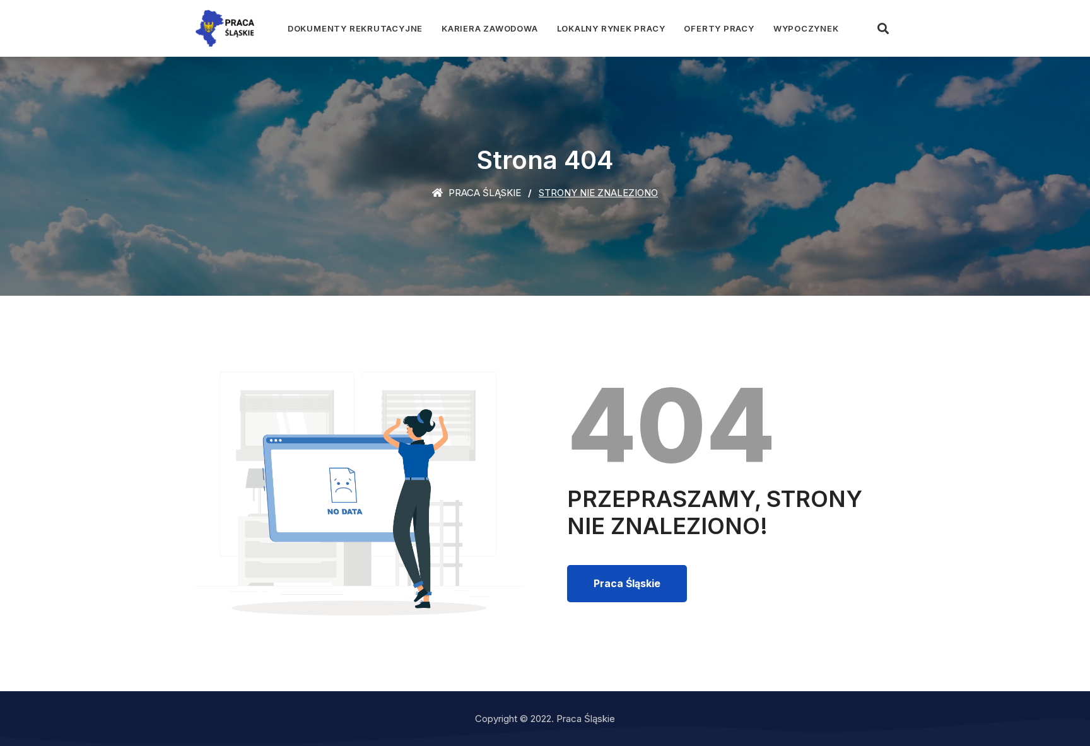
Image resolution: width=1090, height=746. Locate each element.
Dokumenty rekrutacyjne (355, 28)
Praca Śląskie (483, 193)
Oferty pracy (719, 28)
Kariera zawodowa (489, 28)
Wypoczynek (806, 28)
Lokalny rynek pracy (611, 28)
